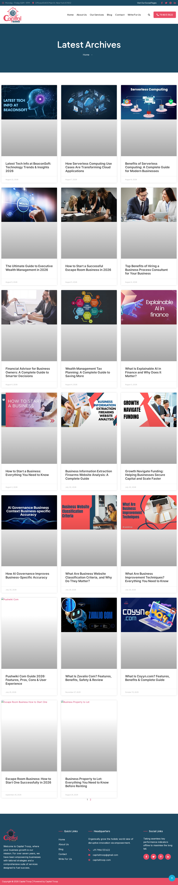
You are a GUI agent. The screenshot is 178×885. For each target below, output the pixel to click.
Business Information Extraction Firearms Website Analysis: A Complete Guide (88, 474)
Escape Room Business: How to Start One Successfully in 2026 (28, 780)
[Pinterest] (170, 3)
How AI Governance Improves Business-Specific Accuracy (27, 575)
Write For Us (134, 14)
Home (70, 14)
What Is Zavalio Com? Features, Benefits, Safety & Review (88, 678)
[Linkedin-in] (175, 3)
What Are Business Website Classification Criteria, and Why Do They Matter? (88, 577)
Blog (109, 14)
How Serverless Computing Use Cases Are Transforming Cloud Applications (88, 167)
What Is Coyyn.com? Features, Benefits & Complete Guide (147, 678)
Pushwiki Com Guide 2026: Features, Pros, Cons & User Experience (26, 679)
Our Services (97, 14)
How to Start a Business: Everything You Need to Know (27, 473)
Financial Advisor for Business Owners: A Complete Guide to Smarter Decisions (28, 372)
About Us (82, 14)
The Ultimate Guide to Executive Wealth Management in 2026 (29, 267)
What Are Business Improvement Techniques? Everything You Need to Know (146, 577)
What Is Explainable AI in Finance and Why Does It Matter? (143, 372)
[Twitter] (166, 3)
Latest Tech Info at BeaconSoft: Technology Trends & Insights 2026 (28, 167)
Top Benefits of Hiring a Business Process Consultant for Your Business (146, 269)
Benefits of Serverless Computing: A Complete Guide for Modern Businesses (147, 167)
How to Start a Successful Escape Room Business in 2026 (88, 267)
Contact (120, 14)
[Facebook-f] (162, 3)
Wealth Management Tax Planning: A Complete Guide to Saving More (87, 372)
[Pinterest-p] (161, 857)
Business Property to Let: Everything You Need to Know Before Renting (87, 782)
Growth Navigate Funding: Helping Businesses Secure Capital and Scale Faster (145, 474)
